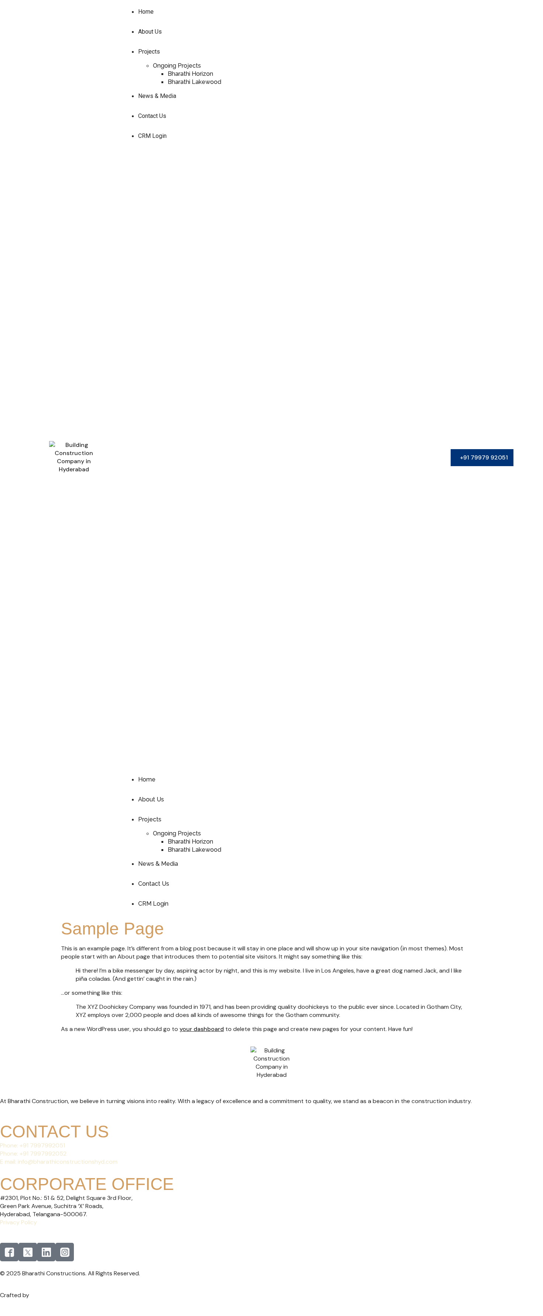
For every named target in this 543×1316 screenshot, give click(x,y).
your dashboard (202, 1029)
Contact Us (152, 115)
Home (146, 11)
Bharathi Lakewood (194, 81)
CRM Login (152, 135)
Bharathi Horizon (190, 73)
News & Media (157, 95)
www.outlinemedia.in (60, 1295)
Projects (149, 51)
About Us (150, 31)
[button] (278, 458)
